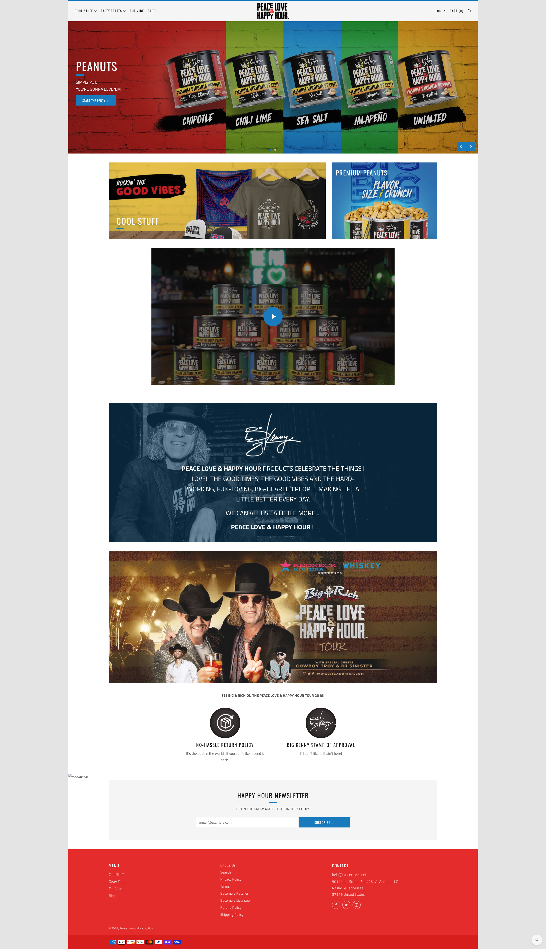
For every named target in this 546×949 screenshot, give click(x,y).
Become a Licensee (235, 900)
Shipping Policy (231, 914)
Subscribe (322, 822)
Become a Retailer (234, 893)
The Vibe (137, 10)
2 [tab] (275, 150)
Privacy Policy (230, 879)
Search (225, 872)
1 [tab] (271, 150)
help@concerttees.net (349, 874)
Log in (441, 10)
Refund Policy (230, 907)
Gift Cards (227, 865)
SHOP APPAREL (90, 100)
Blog (152, 10)
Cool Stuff (84, 10)
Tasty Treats (111, 10)
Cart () (456, 10)
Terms (225, 886)
